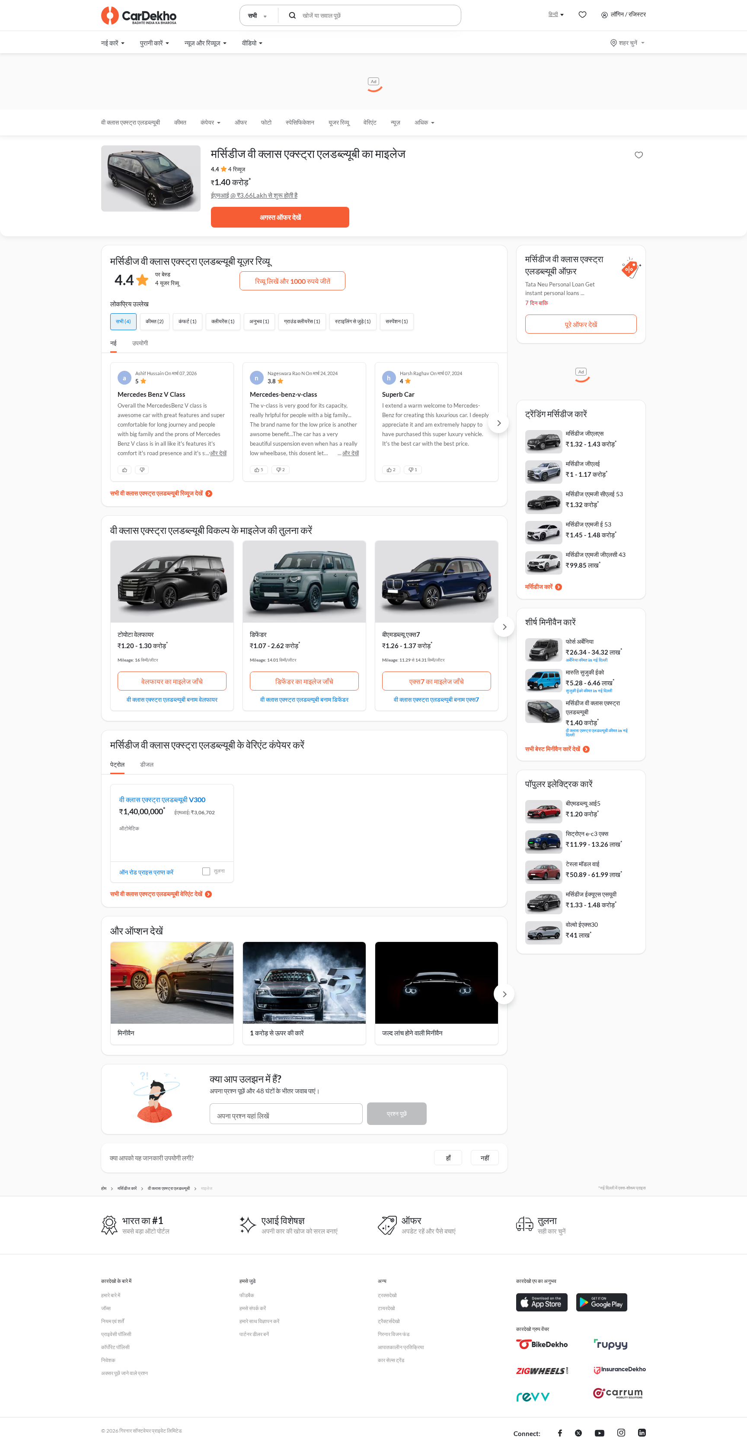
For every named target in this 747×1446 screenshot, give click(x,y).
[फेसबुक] (560, 1433)
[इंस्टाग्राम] (621, 1433)
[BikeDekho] (542, 1344)
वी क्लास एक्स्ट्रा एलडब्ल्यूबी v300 (162, 799)
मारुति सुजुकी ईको (585, 672)
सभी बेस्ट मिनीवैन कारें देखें (552, 748)
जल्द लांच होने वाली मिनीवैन (412, 1033)
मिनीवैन (126, 1033)
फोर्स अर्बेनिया (580, 641)
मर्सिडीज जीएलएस (584, 433)
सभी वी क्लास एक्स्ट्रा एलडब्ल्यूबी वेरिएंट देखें (156, 893)
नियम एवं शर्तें (112, 1321)
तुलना (219, 871)
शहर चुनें (628, 42)
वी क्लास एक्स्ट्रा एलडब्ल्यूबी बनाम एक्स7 (436, 699)
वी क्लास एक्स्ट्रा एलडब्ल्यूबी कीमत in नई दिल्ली (597, 732)
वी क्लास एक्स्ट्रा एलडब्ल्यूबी (130, 122)
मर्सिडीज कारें (538, 586)
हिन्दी (553, 14)
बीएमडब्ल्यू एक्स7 (401, 634)
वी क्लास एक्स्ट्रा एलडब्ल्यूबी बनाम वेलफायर (172, 699)
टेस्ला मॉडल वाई (583, 864)
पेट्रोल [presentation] (117, 764)
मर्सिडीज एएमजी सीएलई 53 (594, 494)
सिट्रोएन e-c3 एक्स (587, 833)
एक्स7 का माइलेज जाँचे (436, 681)
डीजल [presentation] (146, 764)
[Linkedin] (642, 1433)
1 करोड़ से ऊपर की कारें (277, 1033)
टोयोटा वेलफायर (136, 634)
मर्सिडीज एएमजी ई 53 (588, 524)
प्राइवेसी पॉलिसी (116, 1334)
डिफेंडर (258, 634)
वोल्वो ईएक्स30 (582, 924)
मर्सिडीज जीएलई (583, 463)
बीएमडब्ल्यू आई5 (583, 803)
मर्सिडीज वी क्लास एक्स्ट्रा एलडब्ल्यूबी (593, 707)
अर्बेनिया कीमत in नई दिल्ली (586, 659)
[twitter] (578, 1433)
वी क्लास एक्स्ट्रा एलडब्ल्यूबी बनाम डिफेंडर (304, 699)
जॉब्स (106, 1308)
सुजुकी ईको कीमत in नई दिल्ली (589, 690)
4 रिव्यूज (236, 169)
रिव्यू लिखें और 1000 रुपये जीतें (292, 281)
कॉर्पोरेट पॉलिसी (115, 1347)
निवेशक (108, 1360)
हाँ (448, 1158)
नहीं (485, 1158)
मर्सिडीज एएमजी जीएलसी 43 (596, 554)
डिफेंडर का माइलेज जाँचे (304, 681)
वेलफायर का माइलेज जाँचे (172, 681)
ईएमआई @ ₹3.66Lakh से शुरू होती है (254, 195)
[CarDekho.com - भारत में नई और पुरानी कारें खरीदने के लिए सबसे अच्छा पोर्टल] (138, 15)
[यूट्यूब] (599, 1433)
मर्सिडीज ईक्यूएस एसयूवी (591, 894)
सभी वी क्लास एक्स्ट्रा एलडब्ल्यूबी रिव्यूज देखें (156, 493)
